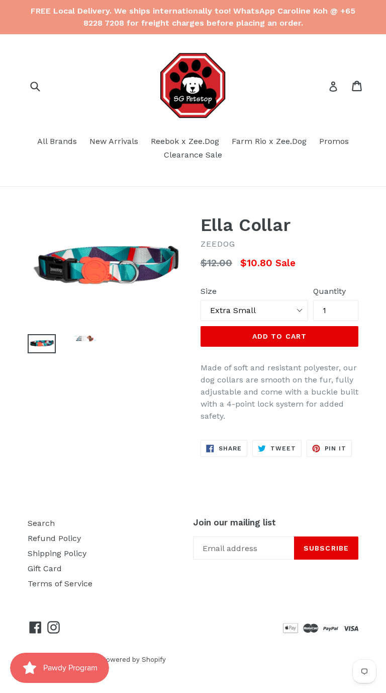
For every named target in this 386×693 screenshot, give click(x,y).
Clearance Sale (193, 155)
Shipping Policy (57, 553)
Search (41, 523)
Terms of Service (60, 583)
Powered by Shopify (134, 659)
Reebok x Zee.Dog (185, 141)
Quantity (329, 291)
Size (209, 291)
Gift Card (45, 568)
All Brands (57, 141)
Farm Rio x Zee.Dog (269, 141)
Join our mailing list (234, 522)
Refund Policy (54, 538)
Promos (334, 141)
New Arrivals (113, 141)
